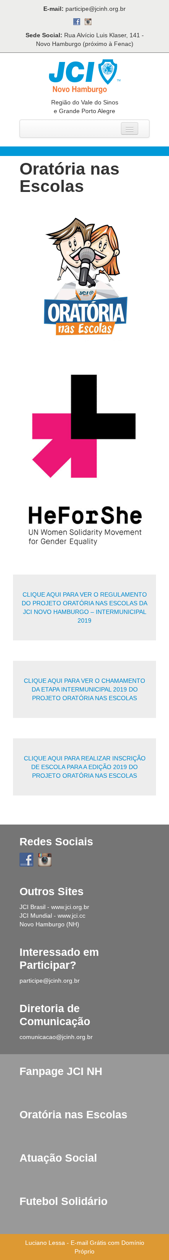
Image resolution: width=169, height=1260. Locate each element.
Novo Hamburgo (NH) (49, 924)
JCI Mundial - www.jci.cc (52, 915)
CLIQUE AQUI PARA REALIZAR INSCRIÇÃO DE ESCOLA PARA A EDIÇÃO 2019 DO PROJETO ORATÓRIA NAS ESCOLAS (85, 767)
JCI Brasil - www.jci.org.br (54, 906)
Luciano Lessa (45, 1242)
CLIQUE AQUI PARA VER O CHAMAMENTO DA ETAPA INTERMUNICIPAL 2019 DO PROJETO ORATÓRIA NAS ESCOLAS (84, 689)
